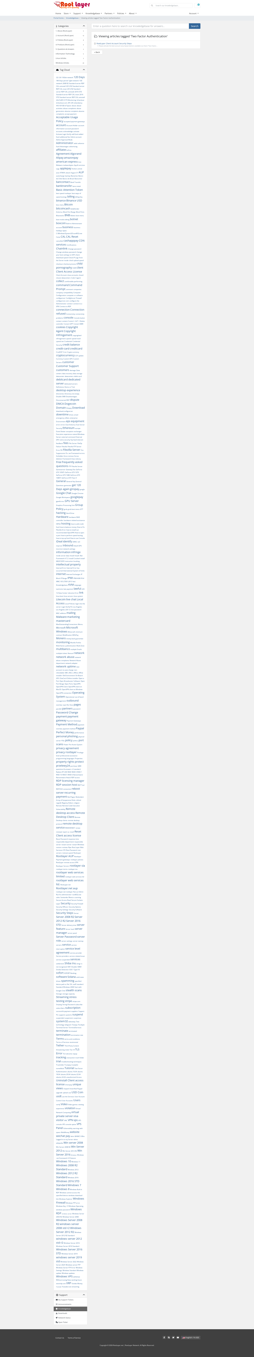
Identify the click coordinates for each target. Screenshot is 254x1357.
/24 (60, 77)
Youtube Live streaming (70, 1287)
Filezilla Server (71, 449)
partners (67, 708)
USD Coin (77, 1092)
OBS (66, 673)
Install (72, 556)
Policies (121, 13)
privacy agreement (67, 748)
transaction (71, 1058)
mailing (71, 613)
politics (75, 740)
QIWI (79, 766)
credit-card (62, 348)
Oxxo (71, 705)
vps (76, 1120)
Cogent (78, 278)
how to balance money (68, 527)
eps (68, 421)
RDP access (75, 777)
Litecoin (61, 599)
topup (75, 1054)
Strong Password (68, 1004)
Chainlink (61, 248)
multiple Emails (76, 649)
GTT (81, 509)
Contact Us (59, 1338)
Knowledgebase (93, 13)
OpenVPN (76, 684)
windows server (67, 1214)
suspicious (77, 1018)
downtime (62, 414)
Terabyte (81, 1025)
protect (79, 761)
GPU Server (72, 501)
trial (58, 1061)
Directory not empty (72, 394)
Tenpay (74, 1025)
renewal (59, 832)
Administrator (64, 143)
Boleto (73, 215)
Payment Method (66, 724)
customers (62, 370)
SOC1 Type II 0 (74, 969)
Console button (79, 318)
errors (62, 425)
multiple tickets (61, 653)
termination (63, 1034)
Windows (74, 1155)
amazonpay (71, 157)
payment (61, 716)
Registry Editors (67, 803)
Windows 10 (63, 1161)
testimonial (74, 1042)
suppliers (74, 1011)
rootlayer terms (62, 869)
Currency (59, 359)
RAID (69, 772)
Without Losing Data (63, 1280)
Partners (109, 13)
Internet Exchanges (73, 574)
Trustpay (67, 1065)
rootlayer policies (77, 860)
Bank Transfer (75, 182)
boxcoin (61, 223)
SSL (71, 984)
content (65, 321)
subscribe (78, 1004)
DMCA (60, 403)
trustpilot (74, 1065)
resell (72, 832)
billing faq (78, 197)
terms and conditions (72, 1039)
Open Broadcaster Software (70, 681)
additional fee (65, 137)
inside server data (62, 556)
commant (69, 289)
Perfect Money (65, 732)
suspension (69, 1018)
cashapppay (71, 240)
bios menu (60, 205)
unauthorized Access (74, 1077)
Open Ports (69, 684)
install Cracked (74, 558)
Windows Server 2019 (70, 1254)
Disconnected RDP (63, 400)
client (80, 267)
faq (72, 440)
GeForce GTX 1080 (63, 475)
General (61, 481)
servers (59, 945)
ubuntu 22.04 (76, 1074)
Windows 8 (62, 1189)
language (77, 585)
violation (70, 1108)
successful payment (63, 1011)
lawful (77, 588)
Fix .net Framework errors (75, 453)
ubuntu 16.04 (72, 1071)
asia (57, 173)
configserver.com (62, 301)
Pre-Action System (75, 744)
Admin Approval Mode (64, 140)
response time (73, 839)
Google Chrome (77, 493)
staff (74, 984)
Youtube (58, 1287)
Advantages (64, 146)
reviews (65, 847)
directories (60, 394)
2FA (69, 103)
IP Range (64, 578)
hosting (65, 523)
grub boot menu (74, 509)
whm (72, 1136)
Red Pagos (71, 797)
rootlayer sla (77, 865)
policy (68, 740)
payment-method (69, 729)
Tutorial (69, 1068)
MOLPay (75, 635)
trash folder (79, 1058)
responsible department (65, 842)
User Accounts (67, 1100)
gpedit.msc (60, 501)
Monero (61, 638)
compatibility (68, 292)
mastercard (63, 621)
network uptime (66, 666)
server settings (66, 941)
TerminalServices (75, 1027)
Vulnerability (67, 1128)
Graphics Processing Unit (65, 505)
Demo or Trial (70, 387)
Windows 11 (75, 1162)
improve (59, 546)
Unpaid (66, 1089)
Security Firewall (77, 904)
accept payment (70, 114)
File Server (73, 443)
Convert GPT (68, 324)
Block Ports (80, 212)
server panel (72, 933)
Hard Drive (70, 513)
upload (65, 1093)
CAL (63, 236)
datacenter (60, 376)
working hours (76, 1280)
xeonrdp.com (61, 1283)
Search (194, 26)
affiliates (61, 149)
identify (67, 541)
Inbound (68, 545)
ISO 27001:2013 (66, 581)
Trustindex (60, 1065)
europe (77, 428)
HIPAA (58, 524)
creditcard (76, 348)
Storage (59, 994)
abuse (74, 106)
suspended (60, 1018)
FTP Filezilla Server (75, 466)
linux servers (68, 596)
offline (75, 673)
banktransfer (64, 186)
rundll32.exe (76, 894)
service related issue (77, 956)
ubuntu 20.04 (65, 1074)
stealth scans (74, 990)
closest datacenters (63, 278)
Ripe (69, 847)
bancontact (63, 182)
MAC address (61, 613)
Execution (59, 434)
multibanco (63, 649)
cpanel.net (60, 341)
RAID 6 (70, 775)
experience (68, 434)
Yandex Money (77, 1283)
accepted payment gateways (74, 121)
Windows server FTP (73, 1265)
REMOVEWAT (70, 828)
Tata (77, 1021)
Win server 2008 (73, 1142)
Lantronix (59, 589)
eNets (67, 418)
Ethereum (69, 428)
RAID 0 (74, 772)
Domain (61, 407)
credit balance (71, 344)
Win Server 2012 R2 (69, 1151)
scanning (77, 897)
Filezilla (64, 446)
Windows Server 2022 (68, 1262)
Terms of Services (62, 1042)
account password (72, 129)
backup (67, 176)
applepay (65, 168)
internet (61, 574)
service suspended (63, 960)
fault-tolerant (78, 440)
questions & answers (63, 769)
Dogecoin (70, 403)
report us (66, 832)
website (74, 1132)
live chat (71, 599)
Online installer (72, 678)
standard (80, 984)
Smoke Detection (62, 969)
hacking (61, 513)
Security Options (75, 907)
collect (60, 281)
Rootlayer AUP (65, 856)
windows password (63, 1210)
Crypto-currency (73, 352)
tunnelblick (60, 1068)
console (68, 317)
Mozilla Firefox (75, 642)
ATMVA (62, 173)
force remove (69, 456)
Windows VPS (64, 1276)
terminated (73, 1031)
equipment (77, 421)
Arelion (74, 169)
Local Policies (70, 604)
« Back (97, 52)
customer (68, 362)
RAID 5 (64, 775)
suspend (77, 1014)
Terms (60, 1038)
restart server (66, 844)
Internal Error (61, 568)
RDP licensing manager (70, 780)
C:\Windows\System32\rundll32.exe (69, 233)
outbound (73, 700)
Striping (59, 1004)
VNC (65, 1120)
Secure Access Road (63, 900)
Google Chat (63, 493)
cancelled (59, 241)
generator (67, 485)
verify (58, 1104)
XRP (68, 1283)
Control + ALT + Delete (76, 321)
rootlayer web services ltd (74, 877)
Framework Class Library (72, 459)
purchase (73, 766)
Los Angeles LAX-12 (63, 610)
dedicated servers (71, 384)
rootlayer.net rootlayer (64, 892)
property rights (65, 761)
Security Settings (62, 910)
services (75, 959)
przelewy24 (63, 765)
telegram (68, 1025)
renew (78, 828)
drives (71, 415)
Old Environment (69, 675)
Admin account (76, 137)
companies (77, 289)
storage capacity (68, 994)
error (58, 425)
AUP (81, 172)
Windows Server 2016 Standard (67, 1246)
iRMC (58, 581)
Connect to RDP (65, 306)
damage (73, 370)
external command (68, 437)
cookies (60, 327)
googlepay (77, 497)
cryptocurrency (65, 355)
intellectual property (68, 564)
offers (70, 673)
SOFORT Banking (70, 973)
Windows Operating (76, 1206)
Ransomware (78, 775)
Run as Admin (78, 892)
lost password (76, 610)
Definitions (60, 387)
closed (81, 275)
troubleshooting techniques (71, 1062)
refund (78, 800)
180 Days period (62, 81)
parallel (59, 709)
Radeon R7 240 (61, 772)
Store (66, 13)
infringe (76, 552)
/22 (57, 77)
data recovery (67, 373)
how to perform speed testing (72, 535)
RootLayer (77, 853)
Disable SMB (60, 396)
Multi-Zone (80, 646)
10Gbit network (67, 77)
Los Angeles (77, 607)
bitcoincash (63, 208)
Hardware (62, 517)
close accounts (72, 275)
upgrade (59, 1093)
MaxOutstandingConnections (66, 624)
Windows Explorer (65, 1199)
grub (65, 509)
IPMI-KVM (77, 578)
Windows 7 (74, 1185)
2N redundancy (76, 103)
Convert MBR (78, 324)
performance (79, 733)
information (63, 552)
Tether (60, 1045)
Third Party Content (72, 1046)
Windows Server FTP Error (65, 1268)
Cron (65, 352)
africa (69, 150)
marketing (73, 617)
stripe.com (76, 1001)
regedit (58, 803)
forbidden (59, 456)
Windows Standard (69, 1270)
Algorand (75, 153)
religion (77, 803)
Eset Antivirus (71, 425)
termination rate (77, 1035)
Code (73, 278)
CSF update (79, 356)
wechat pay (63, 1136)
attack (68, 173)
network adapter (71, 663)
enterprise (74, 418)
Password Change (67, 712)
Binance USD (74, 200)
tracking (61, 1057)
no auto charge (68, 670)
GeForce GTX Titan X (69, 478)
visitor (60, 1120)
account (61, 125)
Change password (74, 249)
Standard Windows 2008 (65, 987)
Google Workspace (63, 497)
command (62, 285)
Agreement (63, 153)
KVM (71, 584)
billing (71, 196)
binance (61, 200)
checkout (59, 264)
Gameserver (60, 469)
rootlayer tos (73, 869)
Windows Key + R (62, 1206)
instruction (69, 561)
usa (69, 1093)
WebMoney (65, 1132)
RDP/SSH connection (63, 789)
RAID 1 (79, 772)
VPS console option (69, 1124)
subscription (72, 1007)
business (67, 227)
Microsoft (61, 627)
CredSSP (59, 352)
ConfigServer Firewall (74, 298)
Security (66, 903)
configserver (60, 298)
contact (59, 321)
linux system (78, 596)
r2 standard (76, 769)
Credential (68, 341)
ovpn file (66, 705)
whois (76, 1139)
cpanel (68, 338)
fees (66, 443)
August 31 (74, 173)
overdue (59, 705)
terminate (62, 1030)
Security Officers (62, 907)
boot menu (80, 215)
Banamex (74, 176)
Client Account (61, 275)
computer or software (75, 295)
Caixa (58, 237)
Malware (61, 617)
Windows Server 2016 (72, 1243)
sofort (60, 973)
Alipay (60, 157)
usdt (59, 1096)
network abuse (65, 657)
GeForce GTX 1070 (72, 472)
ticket (67, 1050)
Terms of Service (74, 1338)
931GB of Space (65, 106)
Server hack (69, 929)
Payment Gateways (74, 721)
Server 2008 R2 (65, 917)
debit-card (78, 376)
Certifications (71, 245)
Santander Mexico (67, 897)
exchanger (78, 431)
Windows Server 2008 (71, 1217)
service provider (76, 953)
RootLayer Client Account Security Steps (126, 44)
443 (57, 106)
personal (61, 736)
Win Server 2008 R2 (63, 1147)
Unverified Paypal (75, 1089)
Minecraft (71, 632)
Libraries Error (73, 593)
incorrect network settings (65, 549)
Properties (79, 758)
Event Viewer (61, 431)
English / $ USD (192, 1337)
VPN (70, 1120)
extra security (65, 440)
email (76, 415)
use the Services (68, 1096)
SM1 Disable (72, 967)
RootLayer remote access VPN (67, 862)
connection (63, 309)
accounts (59, 131)
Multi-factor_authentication (66, 646)
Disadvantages (71, 396)
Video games (73, 1104)
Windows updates (68, 1273)
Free (58, 462)
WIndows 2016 (73, 1177)
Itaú (74, 581)
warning (76, 1128)
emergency (60, 418)
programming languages (65, 758)
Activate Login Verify (63, 134)
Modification (67, 635)
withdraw (76, 1277)
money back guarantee (74, 638)
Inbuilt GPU (78, 546)
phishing (72, 736)
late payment (68, 589)
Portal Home (59, 18)
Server (76, 913)
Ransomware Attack (63, 777)
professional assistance (68, 756)
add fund (75, 134)
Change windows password (66, 252)
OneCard (63, 678)
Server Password (66, 936)
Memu (80, 624)
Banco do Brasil (68, 179)
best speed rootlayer (63, 193)
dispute (74, 399)
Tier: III (72, 1050)
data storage (77, 373)
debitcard (62, 379)
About (132, 13)
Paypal (80, 728)
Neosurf (71, 653)
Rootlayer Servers (62, 866)
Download (78, 407)
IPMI (70, 578)
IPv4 (82, 578)
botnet (74, 219)
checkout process (69, 264)
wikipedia (59, 1143)
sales (58, 897)
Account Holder (72, 125)
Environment (60, 421)
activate (76, 131)
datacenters (69, 376)
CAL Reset (72, 236)
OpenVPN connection (64, 693)
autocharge (60, 176)
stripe (68, 1001)
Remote (59, 806)
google (82, 489)
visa (75, 1116)
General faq (70, 481)
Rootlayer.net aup (67, 888)
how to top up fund (63, 538)
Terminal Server (62, 1027)
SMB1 (79, 967)
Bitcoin (68, 204)
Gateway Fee (70, 469)
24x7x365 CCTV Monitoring (66, 100)
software (61, 977)
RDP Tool (81, 785)
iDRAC (74, 542)
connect (70, 304)
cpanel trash (76, 338)
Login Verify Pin (67, 607)
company (59, 292)
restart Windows (78, 844)
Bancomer (78, 179)
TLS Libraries (67, 1054)
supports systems (65, 1015)
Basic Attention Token (69, 190)
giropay (74, 489)
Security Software (75, 910)
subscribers (60, 1008)
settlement (60, 964)
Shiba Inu (70, 963)
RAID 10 (59, 775)
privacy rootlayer (66, 752)
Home (58, 13)
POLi (63, 740)
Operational (70, 697)
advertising (73, 146)
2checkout (80, 100)
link (81, 592)
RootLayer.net (65, 885)
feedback (59, 443)
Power (66, 744)
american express (67, 161)
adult (75, 143)
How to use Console (77, 538)
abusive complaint (71, 111)
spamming (67, 980)
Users (76, 1100)
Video (64, 1104)
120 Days (79, 77)
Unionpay (68, 1085)
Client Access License (69, 271)
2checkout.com (61, 103)
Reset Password (62, 839)
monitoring (63, 642)
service (66, 944)
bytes (65, 231)
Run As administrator (64, 894)
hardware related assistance (74, 520)
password (76, 709)
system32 (62, 1021)
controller (59, 324)
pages (77, 704)
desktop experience (68, 390)
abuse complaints (69, 108)
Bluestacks (60, 215)
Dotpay (69, 408)
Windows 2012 (73, 1169)
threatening (60, 1050)
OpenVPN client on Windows (72, 689)
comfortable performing (73, 281)
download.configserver (64, 411)
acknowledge (68, 131)
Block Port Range (69, 212)
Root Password (71, 850)
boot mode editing (62, 219)
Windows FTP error (73, 1203)
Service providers (62, 956)
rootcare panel (67, 853)
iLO (79, 542)
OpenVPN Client (62, 687)
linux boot (59, 596)
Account (193, 13)
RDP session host (66, 784)
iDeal (59, 541)
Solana (71, 977)
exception (69, 431)
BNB (67, 215)
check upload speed (76, 260)
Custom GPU (68, 359)
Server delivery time (69, 925)
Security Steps (64, 913)
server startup (78, 941)
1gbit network (74, 81)
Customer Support (67, 366)
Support (77, 13)
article (80, 169)
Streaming (62, 997)
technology (60, 1025)
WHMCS (78, 1136)
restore (59, 847)
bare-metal (76, 186)
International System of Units (74, 571)
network (79, 653)
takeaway (71, 1021)
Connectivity (70, 314)
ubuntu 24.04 (61, 1077)
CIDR (74, 268)
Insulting (76, 561)
